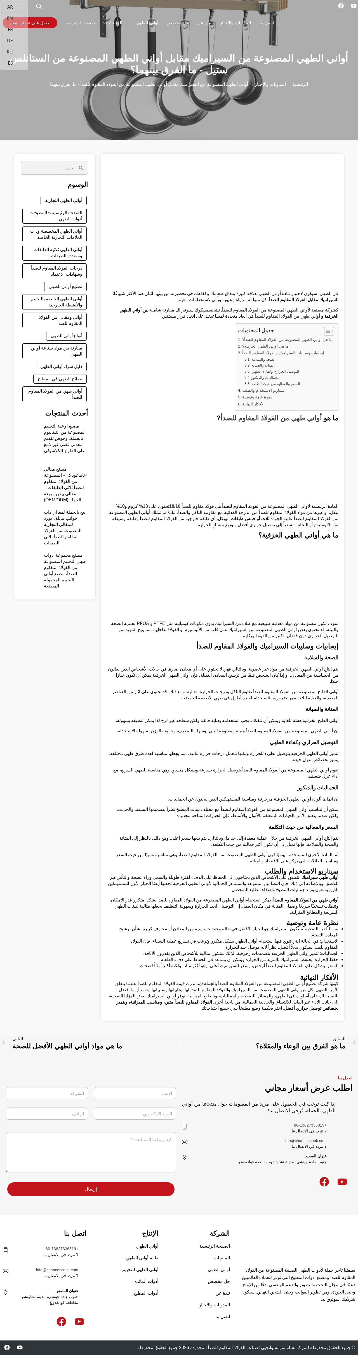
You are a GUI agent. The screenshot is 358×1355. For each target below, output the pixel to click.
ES (11, 63)
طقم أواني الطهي (142, 1257)
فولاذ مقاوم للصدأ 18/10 (191, 506)
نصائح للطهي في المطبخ (60, 378)
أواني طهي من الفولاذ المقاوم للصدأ (287, 316)
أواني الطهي (147, 22)
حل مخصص (178, 22)
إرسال (91, 1189)
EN (10, 18)
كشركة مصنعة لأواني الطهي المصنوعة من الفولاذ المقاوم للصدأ (280, 310)
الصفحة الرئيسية (82, 22)
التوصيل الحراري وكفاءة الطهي (275, 371)
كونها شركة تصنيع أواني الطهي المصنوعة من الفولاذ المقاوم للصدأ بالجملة (271, 983)
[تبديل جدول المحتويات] (326, 331)
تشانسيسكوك (207, 310)
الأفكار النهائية (253, 404)
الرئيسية (300, 84)
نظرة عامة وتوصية (257, 397)
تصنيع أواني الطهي (65, 286)
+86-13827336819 (310, 1125)
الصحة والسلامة (263, 359)
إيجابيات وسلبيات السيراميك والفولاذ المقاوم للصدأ (283, 353)
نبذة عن (204, 22)
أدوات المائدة (146, 1281)
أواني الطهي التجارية (63, 200)
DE (10, 40)
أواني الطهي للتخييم (140, 1269)
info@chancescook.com (305, 1140)
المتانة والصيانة (263, 365)
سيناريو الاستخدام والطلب (263, 390)
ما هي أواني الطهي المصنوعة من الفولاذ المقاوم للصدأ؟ (287, 339)
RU (10, 52)
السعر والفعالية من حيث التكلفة (275, 384)
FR (11, 29)
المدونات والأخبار (235, 22)
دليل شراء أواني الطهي (61, 366)
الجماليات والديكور (265, 378)
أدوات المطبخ (146, 1293)
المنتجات (114, 22)
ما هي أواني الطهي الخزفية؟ (265, 346)
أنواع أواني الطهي (66, 335)
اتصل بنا (266, 22)
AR (10, 7)
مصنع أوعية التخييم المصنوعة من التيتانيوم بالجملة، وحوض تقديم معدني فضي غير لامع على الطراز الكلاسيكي (65, 438)
